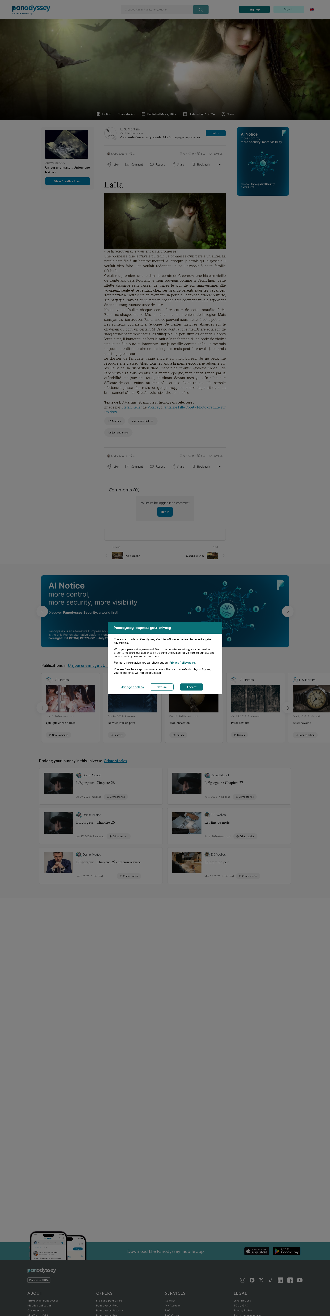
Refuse (162, 687)
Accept (192, 687)
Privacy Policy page (182, 662)
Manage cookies (132, 687)
